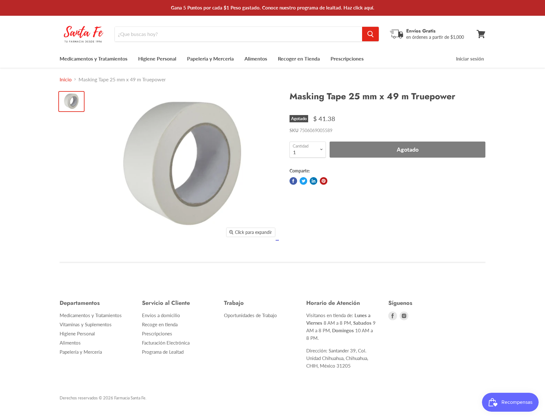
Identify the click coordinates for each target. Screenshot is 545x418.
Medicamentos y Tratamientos (93, 58)
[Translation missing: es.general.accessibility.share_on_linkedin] (313, 181)
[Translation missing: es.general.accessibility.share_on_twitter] (303, 181)
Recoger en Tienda (299, 58)
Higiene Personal (157, 58)
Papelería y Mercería (81, 352)
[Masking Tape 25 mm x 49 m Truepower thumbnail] (71, 101)
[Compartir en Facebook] (293, 181)
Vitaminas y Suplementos (86, 324)
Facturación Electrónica (166, 342)
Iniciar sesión (470, 58)
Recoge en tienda (160, 324)
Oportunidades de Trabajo (250, 315)
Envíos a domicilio (161, 315)
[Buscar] (370, 34)
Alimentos (255, 58)
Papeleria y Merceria (210, 58)
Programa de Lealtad (163, 352)
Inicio (66, 79)
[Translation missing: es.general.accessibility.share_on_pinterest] (323, 181)
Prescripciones (347, 58)
